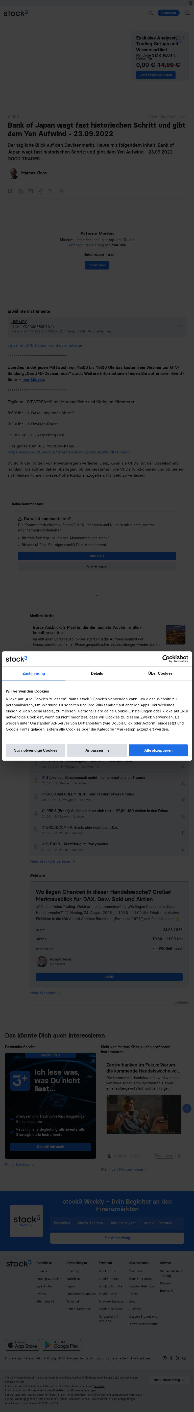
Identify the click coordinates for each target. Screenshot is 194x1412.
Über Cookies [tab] (160, 673)
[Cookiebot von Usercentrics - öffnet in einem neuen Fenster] (166, 659)
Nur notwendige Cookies (35, 750)
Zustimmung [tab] (33, 673)
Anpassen (94, 750)
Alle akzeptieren (158, 750)
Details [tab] (97, 673)
